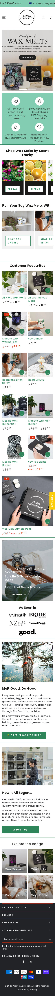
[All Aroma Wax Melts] (40, 283)
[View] (13, 170)
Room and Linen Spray (12, 381)
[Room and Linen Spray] (14, 365)
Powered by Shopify (27, 989)
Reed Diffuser (36, 380)
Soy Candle (35, 338)
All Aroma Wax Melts (37, 299)
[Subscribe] (51, 939)
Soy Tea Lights (37, 461)
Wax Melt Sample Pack (17, 529)
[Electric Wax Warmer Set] (14, 324)
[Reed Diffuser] (40, 365)
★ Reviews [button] (52, 501)
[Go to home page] (27, 17)
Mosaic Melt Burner (10, 463)
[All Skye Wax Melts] (14, 283)
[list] (27, 120)
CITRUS (35, 189)
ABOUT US (20, 829)
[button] (43, 17)
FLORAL (12, 189)
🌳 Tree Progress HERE (24, 735)
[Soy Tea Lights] (40, 447)
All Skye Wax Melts (14, 297)
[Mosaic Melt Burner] (14, 447)
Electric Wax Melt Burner (39, 422)
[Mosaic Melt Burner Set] (14, 406)
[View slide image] (27, 60)
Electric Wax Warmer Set (10, 340)
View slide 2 (32, 88)
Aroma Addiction (21, 986)
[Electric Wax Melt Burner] (40, 406)
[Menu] (4, 17)
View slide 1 (23, 88)
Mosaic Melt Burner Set (10, 422)
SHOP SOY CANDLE (14, 241)
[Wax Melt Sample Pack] (27, 501)
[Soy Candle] (40, 324)
